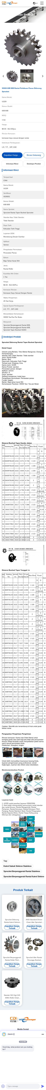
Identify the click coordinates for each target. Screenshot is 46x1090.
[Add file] (3, 1086)
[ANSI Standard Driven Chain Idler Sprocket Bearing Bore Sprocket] (34, 906)
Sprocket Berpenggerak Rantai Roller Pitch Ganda (12, 959)
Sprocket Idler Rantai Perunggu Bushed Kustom (34, 959)
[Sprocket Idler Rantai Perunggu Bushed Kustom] (34, 944)
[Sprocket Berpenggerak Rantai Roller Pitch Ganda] (12, 944)
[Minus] (42, 1034)
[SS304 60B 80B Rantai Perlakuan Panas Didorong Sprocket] (23, 46)
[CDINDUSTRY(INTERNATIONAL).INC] (9, 3)
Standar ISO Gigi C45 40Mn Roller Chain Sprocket (12, 996)
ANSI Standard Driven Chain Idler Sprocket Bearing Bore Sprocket (34, 921)
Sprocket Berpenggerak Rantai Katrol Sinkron (24, 877)
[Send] (43, 1086)
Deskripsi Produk (34, 164)
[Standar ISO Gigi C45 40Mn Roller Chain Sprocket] (12, 981)
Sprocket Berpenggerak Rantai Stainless (22, 871)
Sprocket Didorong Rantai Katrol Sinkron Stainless (12, 921)
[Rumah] (23, 1022)
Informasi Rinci (12, 164)
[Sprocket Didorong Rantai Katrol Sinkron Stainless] (12, 906)
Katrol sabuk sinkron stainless (17, 866)
